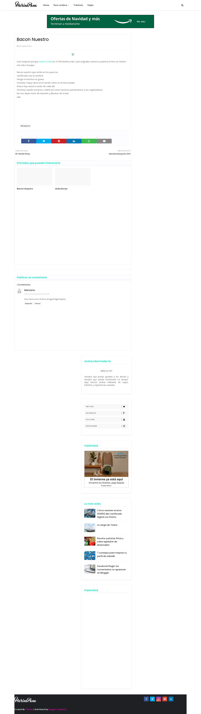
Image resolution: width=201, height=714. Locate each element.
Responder (28, 303)
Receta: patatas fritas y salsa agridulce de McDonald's (110, 541)
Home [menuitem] (46, 5)
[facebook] (146, 699)
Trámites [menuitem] (78, 5)
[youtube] (164, 699)
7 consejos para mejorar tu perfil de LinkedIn (112, 554)
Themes (29, 709)
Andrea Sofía (45, 61)
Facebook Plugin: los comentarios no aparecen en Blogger (111, 569)
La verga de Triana (107, 524)
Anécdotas (61, 188)
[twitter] (152, 699)
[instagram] (158, 699)
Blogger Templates (57, 709)
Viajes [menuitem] (90, 5)
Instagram (91, 426)
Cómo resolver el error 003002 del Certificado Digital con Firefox (109, 514)
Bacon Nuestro (25, 188)
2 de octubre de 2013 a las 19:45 (36, 294)
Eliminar (38, 303)
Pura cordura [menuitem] (60, 5)
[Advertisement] (73, 226)
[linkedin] (171, 699)
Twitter (90, 407)
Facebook (91, 413)
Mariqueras (25, 126)
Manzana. (29, 290)
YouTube (90, 419)
